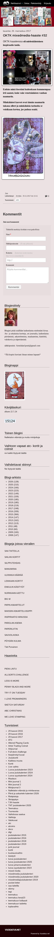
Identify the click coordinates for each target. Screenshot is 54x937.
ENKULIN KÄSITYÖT (14, 587)
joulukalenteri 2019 (17, 844)
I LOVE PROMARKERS (15, 699)
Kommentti (10, 265)
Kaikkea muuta (15, 761)
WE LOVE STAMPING (14, 717)
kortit (10, 850)
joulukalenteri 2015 (17, 835)
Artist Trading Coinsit (18, 746)
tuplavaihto (13, 906)
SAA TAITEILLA (11, 551)
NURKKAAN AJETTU (14, 593)
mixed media (14, 871)
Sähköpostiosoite (19, 244)
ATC (10, 740)
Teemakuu (13, 808)
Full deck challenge (17, 752)
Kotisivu (19, 254)
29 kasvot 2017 (15, 737)
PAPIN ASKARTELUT (14, 605)
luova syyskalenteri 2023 (20, 868)
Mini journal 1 (14, 781)
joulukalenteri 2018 (17, 841)
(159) (13, 496)
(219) (13, 505)
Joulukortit (13, 758)
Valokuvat (12, 820)
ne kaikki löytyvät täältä (15, 453)
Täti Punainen (11, 647)
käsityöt (11, 856)
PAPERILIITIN (11, 629)
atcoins (11, 826)
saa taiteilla (13, 885)
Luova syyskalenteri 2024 (20, 775)
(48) (12, 526)
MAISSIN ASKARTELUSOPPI (18, 611)
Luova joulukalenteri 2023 (20, 769)
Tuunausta (13, 811)
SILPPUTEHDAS (12, 563)
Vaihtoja (12, 817)
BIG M (7, 599)
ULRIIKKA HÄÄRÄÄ (13, 575)
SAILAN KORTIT (12, 557)
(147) (13, 517)
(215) (13, 484)
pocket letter (14, 883)
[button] (22, 3)
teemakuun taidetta (17, 903)
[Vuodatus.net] (12, 930)
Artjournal (12, 749)
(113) (13, 523)
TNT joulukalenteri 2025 (19, 805)
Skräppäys (13, 799)
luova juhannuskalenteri (19, 865)
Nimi (8, 234)
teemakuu (13, 894)
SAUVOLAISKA (11, 635)
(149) (13, 493)
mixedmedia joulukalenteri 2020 (23, 877)
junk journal (13, 847)
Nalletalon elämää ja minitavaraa (23, 790)
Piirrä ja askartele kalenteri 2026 (23, 793)
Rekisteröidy (36, 3)
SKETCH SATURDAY (14, 705)
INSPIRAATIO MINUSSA (16, 617)
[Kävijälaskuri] (9, 421)
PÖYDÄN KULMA (12, 641)
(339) (13, 511)
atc (17, 200)
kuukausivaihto (15, 853)
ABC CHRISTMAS (13, 711)
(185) (13, 499)
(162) (13, 520)
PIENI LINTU (10, 669)
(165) (13, 532)
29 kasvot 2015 (15, 731)
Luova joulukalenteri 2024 (20, 772)
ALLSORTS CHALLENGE (16, 675)
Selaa (27, 3)
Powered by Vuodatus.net (40, 933)
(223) (13, 490)
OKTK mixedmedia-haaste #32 (25, 35)
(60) (13, 529)
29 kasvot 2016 (15, 734)
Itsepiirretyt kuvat (16, 755)
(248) (13, 508)
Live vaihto (13, 766)
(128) (13, 481)
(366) (13, 514)
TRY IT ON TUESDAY (14, 693)
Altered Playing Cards (18, 743)
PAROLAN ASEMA (13, 623)
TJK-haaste (13, 802)
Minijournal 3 (14, 787)
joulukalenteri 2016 (17, 838)
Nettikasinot (16, 3)
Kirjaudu (47, 3)
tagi (10, 891)
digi (10, 832)
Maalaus (12, 778)
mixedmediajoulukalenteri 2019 (23, 880)
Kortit (10, 763)
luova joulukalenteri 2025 (20, 862)
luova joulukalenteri (17, 859)
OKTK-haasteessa (13, 41)
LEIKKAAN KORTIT (13, 581)
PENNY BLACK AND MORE (17, 687)
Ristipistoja (13, 796)
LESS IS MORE (11, 681)
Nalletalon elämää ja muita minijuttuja (22, 437)
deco (10, 829)
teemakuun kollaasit (17, 900)
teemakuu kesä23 (16, 897)
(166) (13, 487)
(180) (13, 502)
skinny (11, 888)
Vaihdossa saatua (16, 814)
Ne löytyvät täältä (12, 469)
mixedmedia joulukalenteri (20, 874)
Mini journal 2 (14, 784)
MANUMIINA (10, 569)
